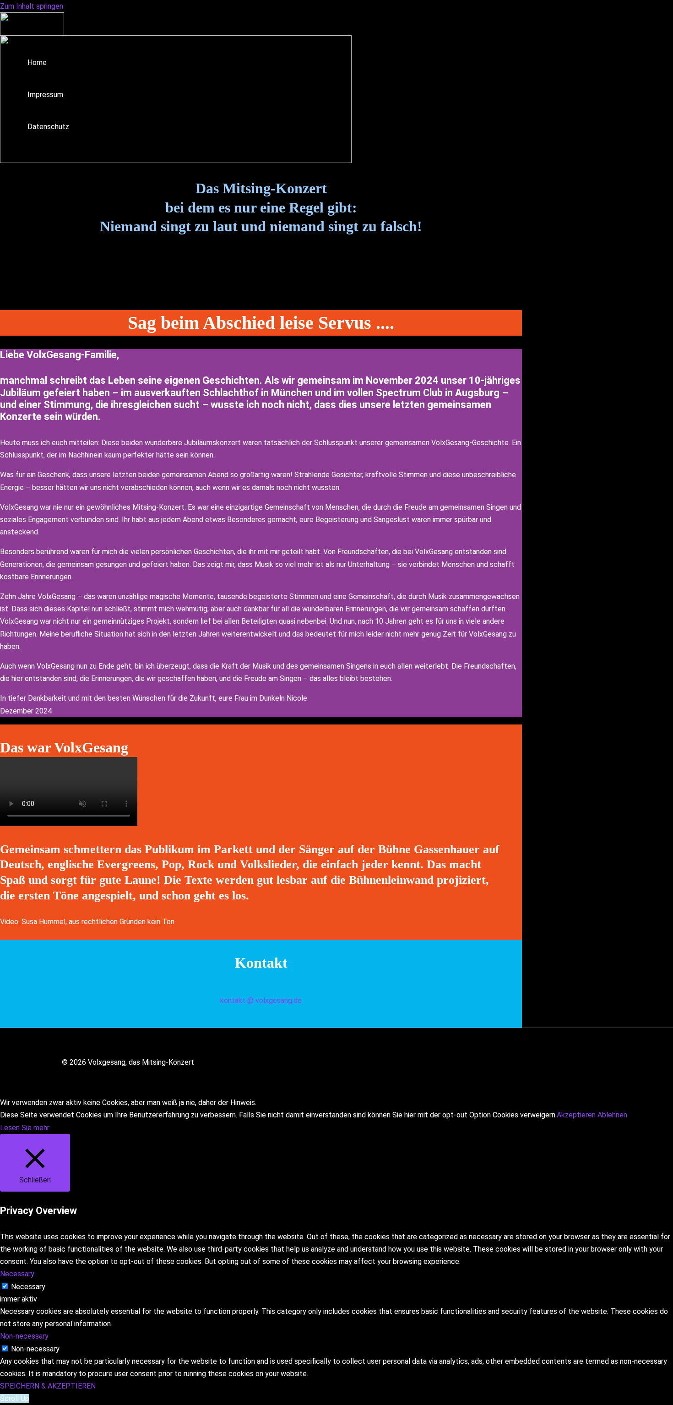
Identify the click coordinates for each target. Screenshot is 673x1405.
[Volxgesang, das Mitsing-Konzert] (32, 33)
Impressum (45, 94)
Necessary (28, 1286)
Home (37, 62)
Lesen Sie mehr (24, 1127)
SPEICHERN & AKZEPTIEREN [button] (48, 1386)
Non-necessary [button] (24, 1336)
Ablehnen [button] (612, 1115)
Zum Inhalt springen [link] (31, 6)
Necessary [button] (17, 1273)
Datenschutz (48, 126)
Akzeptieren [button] (576, 1115)
